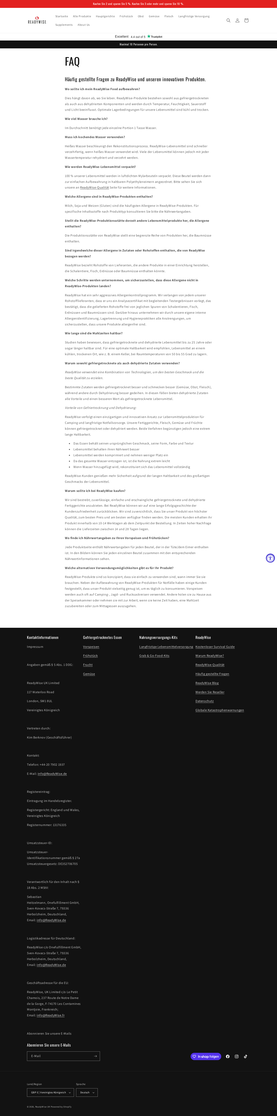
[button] (228, 20)
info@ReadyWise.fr (50, 1015)
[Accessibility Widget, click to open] (270, 558)
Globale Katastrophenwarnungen (219, 710)
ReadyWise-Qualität (94, 187)
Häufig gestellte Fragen (212, 674)
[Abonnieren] (95, 1056)
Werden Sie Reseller (209, 692)
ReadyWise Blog (207, 683)
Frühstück (90, 655)
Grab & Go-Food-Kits (154, 655)
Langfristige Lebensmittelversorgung (166, 647)
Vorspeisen (91, 647)
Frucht (88, 665)
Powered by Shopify (61, 1106)
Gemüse (89, 674)
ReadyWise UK (42, 1106)
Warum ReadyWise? (209, 655)
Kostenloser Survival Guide (215, 647)
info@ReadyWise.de (52, 774)
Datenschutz (204, 701)
